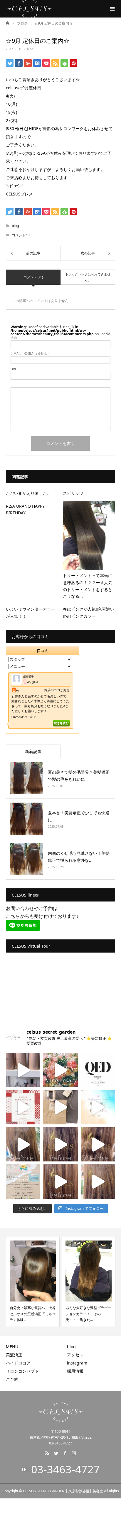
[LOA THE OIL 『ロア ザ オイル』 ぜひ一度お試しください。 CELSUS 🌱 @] (23, 1070)
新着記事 (33, 751)
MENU (12, 1346)
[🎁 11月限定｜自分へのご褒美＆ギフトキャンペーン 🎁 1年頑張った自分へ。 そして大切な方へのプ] (60, 1107)
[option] (33, 1282)
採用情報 (75, 1371)
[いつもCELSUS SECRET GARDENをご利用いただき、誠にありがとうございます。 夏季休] (98, 1107)
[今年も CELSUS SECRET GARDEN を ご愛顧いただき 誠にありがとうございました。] (23, 1107)
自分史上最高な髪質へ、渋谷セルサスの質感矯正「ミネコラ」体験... (33, 1313)
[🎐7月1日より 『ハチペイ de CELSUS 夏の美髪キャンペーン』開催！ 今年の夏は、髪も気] (23, 1181)
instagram (77, 1363)
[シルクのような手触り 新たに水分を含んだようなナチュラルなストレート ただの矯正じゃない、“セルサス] (23, 1144)
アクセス (75, 1354)
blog (30, 49)
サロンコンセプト (22, 1371)
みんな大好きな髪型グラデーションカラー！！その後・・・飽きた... (88, 1313)
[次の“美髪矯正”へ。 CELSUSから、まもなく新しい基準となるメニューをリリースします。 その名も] (98, 1070)
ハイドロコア (18, 1363)
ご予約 (12, 1379)
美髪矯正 (14, 1354)
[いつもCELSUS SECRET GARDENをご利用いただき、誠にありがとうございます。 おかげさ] (60, 1070)
